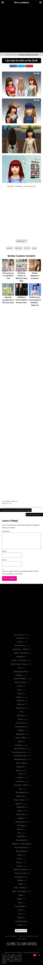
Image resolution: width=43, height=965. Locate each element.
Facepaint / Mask (20, 785)
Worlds (20, 925)
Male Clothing (20, 682)
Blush (20, 774)
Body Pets (21, 836)
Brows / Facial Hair (19, 660)
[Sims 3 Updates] (21, 943)
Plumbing (20, 826)
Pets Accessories (21, 848)
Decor (20, 811)
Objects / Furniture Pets (21, 844)
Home (7, 55)
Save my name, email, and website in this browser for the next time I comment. (20, 572)
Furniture (19, 697)
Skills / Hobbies (20, 888)
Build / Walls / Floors (19, 664)
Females (20, 880)
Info (39, 955)
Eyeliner (20, 778)
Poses (19, 859)
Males (20, 884)
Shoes (19, 866)
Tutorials (20, 917)
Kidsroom (20, 715)
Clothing (19, 675)
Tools (20, 910)
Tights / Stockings (20, 653)
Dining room (20, 708)
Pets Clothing (21, 851)
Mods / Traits (19, 800)
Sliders (20, 895)
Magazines (20, 767)
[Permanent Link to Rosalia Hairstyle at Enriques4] (35, 270)
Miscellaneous (20, 645)
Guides (20, 742)
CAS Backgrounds (20, 672)
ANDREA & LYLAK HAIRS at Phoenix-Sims (21, 300)
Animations (20, 657)
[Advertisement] (21, 28)
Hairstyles (13, 55)
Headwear (20, 638)
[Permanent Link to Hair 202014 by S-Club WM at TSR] (8, 270)
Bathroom (20, 701)
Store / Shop (21, 763)
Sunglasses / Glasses (21, 649)
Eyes (19, 690)
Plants (19, 855)
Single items (20, 734)
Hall (21, 712)
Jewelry (20, 642)
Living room (20, 723)
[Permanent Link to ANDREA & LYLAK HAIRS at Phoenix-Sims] (21, 295)
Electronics (20, 814)
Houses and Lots (18, 752)
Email (4, 560)
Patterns (20, 829)
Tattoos (19, 899)
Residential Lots (20, 759)
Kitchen (20, 719)
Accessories (18, 635)
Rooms (19, 862)
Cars (19, 668)
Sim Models (19, 877)
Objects (18, 804)
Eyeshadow (20, 781)
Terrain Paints (20, 906)
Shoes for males (21, 873)
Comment (6, 531)
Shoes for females (20, 869)
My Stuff (27, 248)
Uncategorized (20, 921)
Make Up (19, 770)
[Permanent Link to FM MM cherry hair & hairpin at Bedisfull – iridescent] (35, 295)
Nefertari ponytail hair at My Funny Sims (8, 300)
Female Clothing (20, 679)
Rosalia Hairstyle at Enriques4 (34, 275)
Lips (20, 789)
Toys (19, 914)
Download (21, 241)
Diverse (19, 686)
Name (4, 551)
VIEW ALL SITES (21, 930)
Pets (19, 833)
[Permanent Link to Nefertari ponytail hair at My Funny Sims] (8, 295)
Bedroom (20, 704)
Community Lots (20, 756)
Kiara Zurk (18, 248)
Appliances (20, 807)
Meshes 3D (20, 796)
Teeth (20, 903)
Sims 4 (34, 248)
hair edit (9, 248)
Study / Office (20, 738)
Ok (35, 955)
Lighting (20, 818)
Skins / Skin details (19, 891)
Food (20, 693)
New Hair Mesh (20, 749)
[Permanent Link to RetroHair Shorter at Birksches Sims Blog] (21, 270)
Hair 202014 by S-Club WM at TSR (8, 275)
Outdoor (21, 730)
